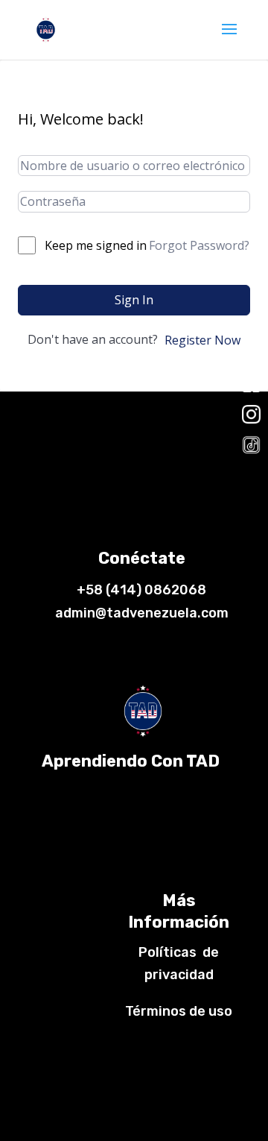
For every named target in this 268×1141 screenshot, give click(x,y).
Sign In (134, 300)
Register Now (202, 340)
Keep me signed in (96, 245)
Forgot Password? (199, 245)
